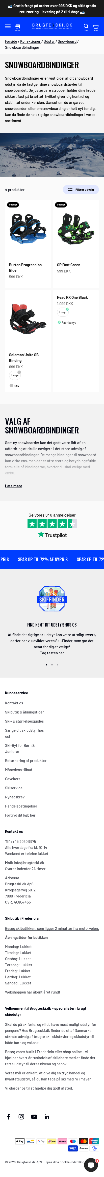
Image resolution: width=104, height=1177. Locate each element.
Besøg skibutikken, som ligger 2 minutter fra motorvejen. (52, 928)
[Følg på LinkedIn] (47, 1116)
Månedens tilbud (18, 769)
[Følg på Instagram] (21, 1116)
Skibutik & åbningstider (24, 712)
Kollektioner (30, 41)
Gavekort (12, 778)
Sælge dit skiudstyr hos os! (24, 733)
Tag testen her (52, 653)
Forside (11, 41)
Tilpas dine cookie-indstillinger (65, 1162)
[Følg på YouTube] (34, 1116)
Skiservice (13, 788)
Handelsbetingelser (21, 806)
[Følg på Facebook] (8, 1116)
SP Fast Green (68, 264)
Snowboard (67, 41)
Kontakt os (14, 703)
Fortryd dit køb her (20, 815)
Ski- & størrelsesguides (24, 721)
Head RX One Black (72, 297)
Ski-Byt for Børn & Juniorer (20, 748)
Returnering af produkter (26, 760)
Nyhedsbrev (14, 797)
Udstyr (49, 41)
